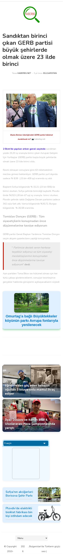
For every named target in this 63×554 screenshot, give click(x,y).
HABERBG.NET (24, 73)
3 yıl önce (38, 73)
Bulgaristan (50, 73)
